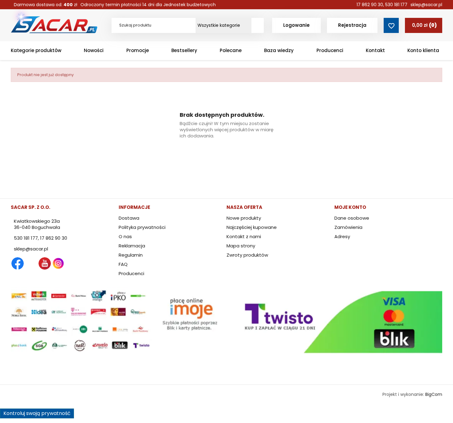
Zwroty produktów (247, 255)
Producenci (131, 273)
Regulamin (131, 255)
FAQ (123, 264)
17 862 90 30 (370, 5)
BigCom (433, 394)
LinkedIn (72, 263)
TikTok (85, 263)
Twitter (31, 263)
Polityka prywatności (142, 227)
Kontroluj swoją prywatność (37, 413)
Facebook (17, 263)
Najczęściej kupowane (251, 227)
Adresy (342, 236)
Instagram (58, 263)
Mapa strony (240, 245)
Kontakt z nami (243, 236)
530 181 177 (396, 5)
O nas (125, 236)
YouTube (45, 263)
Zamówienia (348, 227)
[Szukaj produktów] (257, 25)
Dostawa (129, 218)
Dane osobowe (351, 218)
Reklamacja (132, 245)
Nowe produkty (243, 218)
